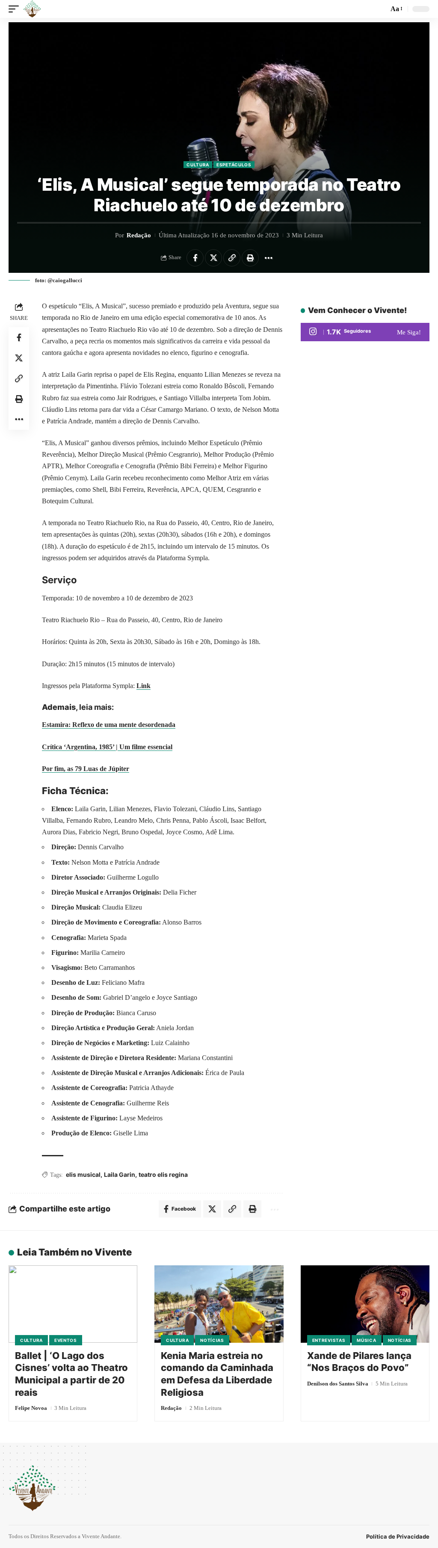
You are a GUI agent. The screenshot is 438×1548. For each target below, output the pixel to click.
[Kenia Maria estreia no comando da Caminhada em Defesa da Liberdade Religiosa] (218, 1304)
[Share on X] (213, 257)
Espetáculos (234, 164)
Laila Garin (119, 1174)
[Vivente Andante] (32, 9)
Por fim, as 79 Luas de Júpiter (85, 768)
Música (366, 1340)
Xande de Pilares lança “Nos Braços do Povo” (359, 1362)
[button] (16, 9)
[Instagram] (365, 332)
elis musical (83, 1174)
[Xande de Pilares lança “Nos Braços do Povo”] (365, 1304)
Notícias (212, 1340)
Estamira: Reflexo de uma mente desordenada (108, 724)
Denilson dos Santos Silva (337, 1383)
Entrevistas (329, 1340)
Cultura (197, 164)
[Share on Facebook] (195, 257)
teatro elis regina (163, 1174)
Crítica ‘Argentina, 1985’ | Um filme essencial (107, 746)
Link (143, 685)
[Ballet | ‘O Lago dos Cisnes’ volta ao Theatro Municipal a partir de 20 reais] (73, 1304)
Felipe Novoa (31, 1408)
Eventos (65, 1340)
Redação (139, 235)
